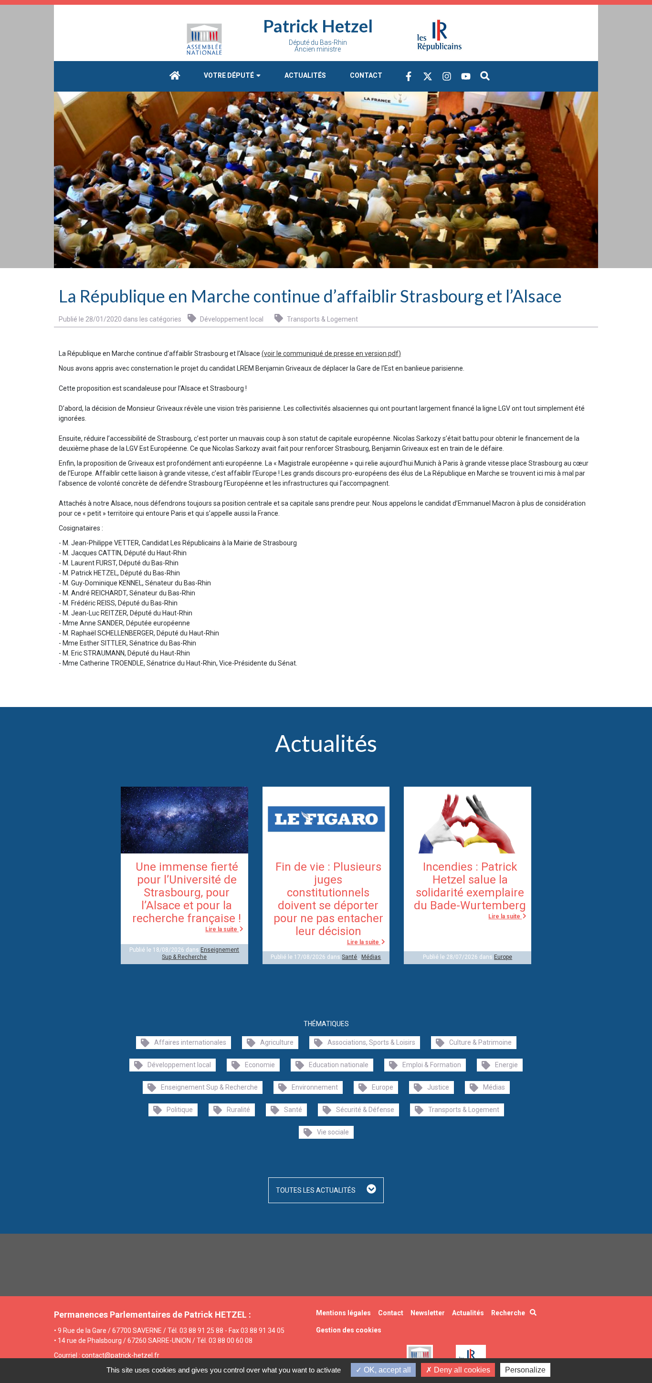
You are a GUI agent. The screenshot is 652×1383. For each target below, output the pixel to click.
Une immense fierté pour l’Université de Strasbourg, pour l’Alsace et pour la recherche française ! (186, 892)
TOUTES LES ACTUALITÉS (316, 1190)
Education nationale (338, 1065)
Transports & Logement (321, 319)
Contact (366, 75)
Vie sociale (333, 1132)
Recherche (508, 1313)
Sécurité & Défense (365, 1109)
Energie (506, 1065)
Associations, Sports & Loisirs (371, 1042)
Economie (260, 1065)
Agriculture (277, 1042)
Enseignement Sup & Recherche (200, 953)
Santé (349, 957)
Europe (503, 957)
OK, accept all (386, 1370)
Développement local (231, 319)
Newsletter (427, 1313)
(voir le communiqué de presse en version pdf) (331, 353)
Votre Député (229, 75)
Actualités (305, 75)
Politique (180, 1109)
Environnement (315, 1087)
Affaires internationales (190, 1042)
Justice (438, 1087)
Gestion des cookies (348, 1330)
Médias (371, 957)
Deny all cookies (461, 1370)
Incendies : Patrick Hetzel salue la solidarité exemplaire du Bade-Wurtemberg (470, 886)
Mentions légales (343, 1313)
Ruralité (238, 1109)
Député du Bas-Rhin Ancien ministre (318, 45)
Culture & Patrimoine (480, 1042)
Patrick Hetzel (318, 25)
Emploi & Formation (431, 1065)
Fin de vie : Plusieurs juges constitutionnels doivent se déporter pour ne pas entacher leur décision (328, 899)
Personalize (525, 1370)
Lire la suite (222, 929)
